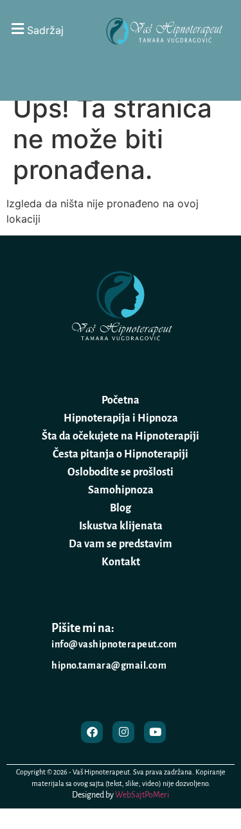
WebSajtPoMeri (142, 795)
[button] (47, 28)
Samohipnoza (121, 490)
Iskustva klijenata (121, 526)
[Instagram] (123, 732)
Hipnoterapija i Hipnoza (121, 418)
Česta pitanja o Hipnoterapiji (120, 454)
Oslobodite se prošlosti (120, 472)
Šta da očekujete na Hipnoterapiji (120, 436)
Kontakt (121, 562)
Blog (120, 508)
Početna (120, 400)
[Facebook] (92, 732)
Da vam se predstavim (120, 544)
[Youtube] (155, 732)
